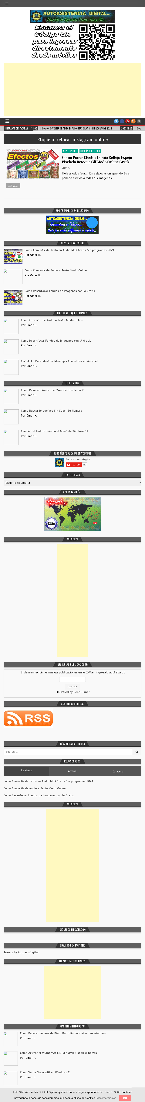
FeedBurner (81, 692)
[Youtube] (127, 121)
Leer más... (13, 185)
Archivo (72, 771)
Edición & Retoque (90, 150)
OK (125, 1098)
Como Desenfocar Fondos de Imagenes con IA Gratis (39, 795)
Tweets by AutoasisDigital (21, 952)
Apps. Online (70, 150)
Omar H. (66, 167)
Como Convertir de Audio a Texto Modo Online (35, 788)
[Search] (139, 121)
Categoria (118, 771)
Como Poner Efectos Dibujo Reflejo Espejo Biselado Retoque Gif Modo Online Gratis (97, 159)
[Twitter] (116, 121)
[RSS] (133, 121)
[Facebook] (122, 121)
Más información (106, 1097)
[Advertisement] (72, 89)
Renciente (26, 770)
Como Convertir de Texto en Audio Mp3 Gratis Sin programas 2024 (48, 781)
